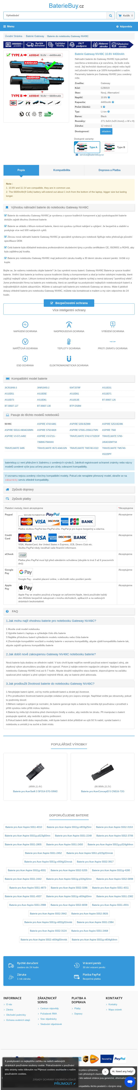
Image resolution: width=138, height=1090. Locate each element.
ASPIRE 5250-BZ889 (80, 424)
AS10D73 (9, 400)
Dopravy (78, 1013)
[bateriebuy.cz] (69, 8)
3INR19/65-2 (43, 387)
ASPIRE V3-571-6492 (15, 436)
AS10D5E (42, 393)
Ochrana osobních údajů (18, 1020)
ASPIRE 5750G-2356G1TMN (84, 430)
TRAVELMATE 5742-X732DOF (85, 436)
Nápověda (125, 26)
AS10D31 (106, 387)
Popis (21, 170)
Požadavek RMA (48, 1013)
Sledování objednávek (51, 1024)
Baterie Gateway (35, 36)
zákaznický (11, 479)
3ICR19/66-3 (11, 387)
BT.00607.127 (11, 406)
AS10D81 (41, 400)
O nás (9, 1004)
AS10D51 (9, 393)
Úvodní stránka (13, 36)
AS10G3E (74, 400)
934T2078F (75, 387)
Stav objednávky (48, 1019)
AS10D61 (74, 393)
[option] (36, 75)
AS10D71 (106, 393)
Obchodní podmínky (16, 1015)
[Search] (111, 15)
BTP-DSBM (75, 406)
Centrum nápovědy (49, 1008)
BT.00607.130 (44, 406)
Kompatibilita (61, 170)
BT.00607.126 (109, 400)
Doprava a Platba (109, 170)
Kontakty (112, 1004)
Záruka (9, 1009)
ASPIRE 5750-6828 (46, 430)
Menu (10, 26)
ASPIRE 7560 (109, 430)
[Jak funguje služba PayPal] (113, 1059)
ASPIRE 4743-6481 (46, 424)
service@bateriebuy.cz (92, 154)
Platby (77, 1008)
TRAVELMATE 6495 (15, 448)
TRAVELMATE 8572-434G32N (52, 448)
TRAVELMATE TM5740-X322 (84, 448)
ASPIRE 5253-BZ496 (112, 424)
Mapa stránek (115, 1009)
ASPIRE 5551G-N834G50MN (19, 430)
